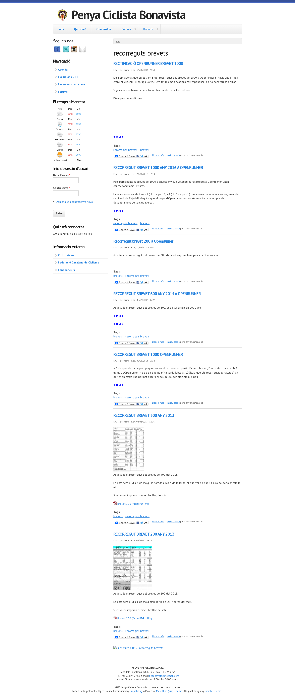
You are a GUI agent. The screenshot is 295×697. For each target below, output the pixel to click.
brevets (145, 150)
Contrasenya (61, 188)
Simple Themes (213, 691)
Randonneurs (66, 270)
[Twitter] (66, 51)
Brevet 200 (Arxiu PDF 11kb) (134, 618)
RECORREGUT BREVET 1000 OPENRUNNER (148, 354)
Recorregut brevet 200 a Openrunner (143, 241)
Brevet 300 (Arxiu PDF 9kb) (133, 504)
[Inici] (62, 15)
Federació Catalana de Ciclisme (78, 262)
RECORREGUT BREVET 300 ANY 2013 (143, 415)
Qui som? (80, 29)
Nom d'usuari (61, 175)
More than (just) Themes (169, 691)
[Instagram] (74, 51)
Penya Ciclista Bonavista (128, 14)
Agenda (63, 69)
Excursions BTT (68, 77)
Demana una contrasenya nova (74, 202)
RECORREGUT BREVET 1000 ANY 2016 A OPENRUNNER (158, 167)
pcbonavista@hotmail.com (164, 675)
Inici (61, 29)
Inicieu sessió (173, 155)
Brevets (148, 29)
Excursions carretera (71, 84)
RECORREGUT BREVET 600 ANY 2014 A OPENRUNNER (157, 293)
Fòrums (126, 29)
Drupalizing (136, 691)
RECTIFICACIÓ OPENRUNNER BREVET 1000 (148, 63)
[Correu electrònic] (82, 51)
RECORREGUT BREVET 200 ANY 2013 (143, 534)
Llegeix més (158, 155)
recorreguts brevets (125, 150)
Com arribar (103, 29)
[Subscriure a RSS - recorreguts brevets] (138, 648)
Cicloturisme (66, 255)
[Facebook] (57, 51)
